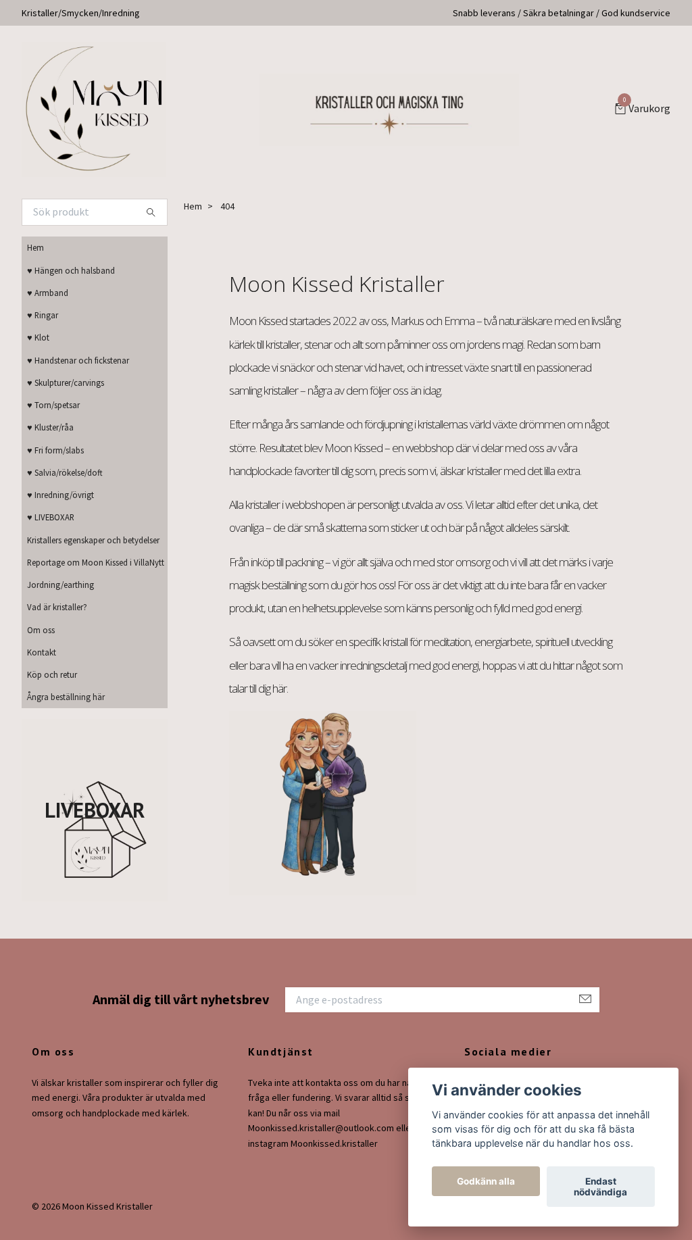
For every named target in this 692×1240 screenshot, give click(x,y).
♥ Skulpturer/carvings (65, 382)
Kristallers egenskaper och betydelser (93, 540)
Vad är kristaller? (57, 606)
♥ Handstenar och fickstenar (78, 360)
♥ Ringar (42, 314)
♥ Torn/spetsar (53, 404)
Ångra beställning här (66, 696)
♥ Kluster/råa (50, 427)
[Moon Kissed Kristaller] (94, 109)
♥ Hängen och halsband (71, 270)
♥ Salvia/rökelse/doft (65, 472)
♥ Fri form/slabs (55, 450)
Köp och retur (52, 674)
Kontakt (41, 652)
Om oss (41, 629)
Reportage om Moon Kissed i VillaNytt (95, 562)
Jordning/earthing (60, 584)
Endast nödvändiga (600, 1186)
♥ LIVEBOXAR (50, 517)
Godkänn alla (486, 1181)
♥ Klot (38, 337)
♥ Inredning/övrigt (60, 494)
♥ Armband (47, 292)
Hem (35, 247)
